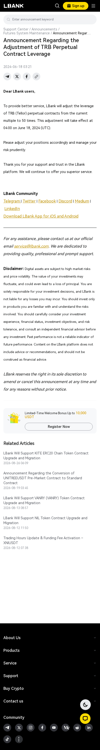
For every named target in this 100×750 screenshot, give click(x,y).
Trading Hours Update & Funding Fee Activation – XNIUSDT (43, 540)
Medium (82, 201)
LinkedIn (12, 208)
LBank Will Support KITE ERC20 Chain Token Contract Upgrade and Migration (46, 455)
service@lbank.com (31, 246)
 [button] (57, 6)
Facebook (47, 201)
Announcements (44, 29)
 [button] (91, 19)
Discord (65, 201)
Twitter (29, 201)
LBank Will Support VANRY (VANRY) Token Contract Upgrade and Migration (44, 500)
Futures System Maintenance (26, 33)
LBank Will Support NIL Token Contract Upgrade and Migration (45, 520)
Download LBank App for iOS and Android (40, 216)
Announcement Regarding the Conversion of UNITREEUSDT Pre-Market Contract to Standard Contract (42, 478)
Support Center (15, 29)
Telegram (12, 201)
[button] (85, 718)
